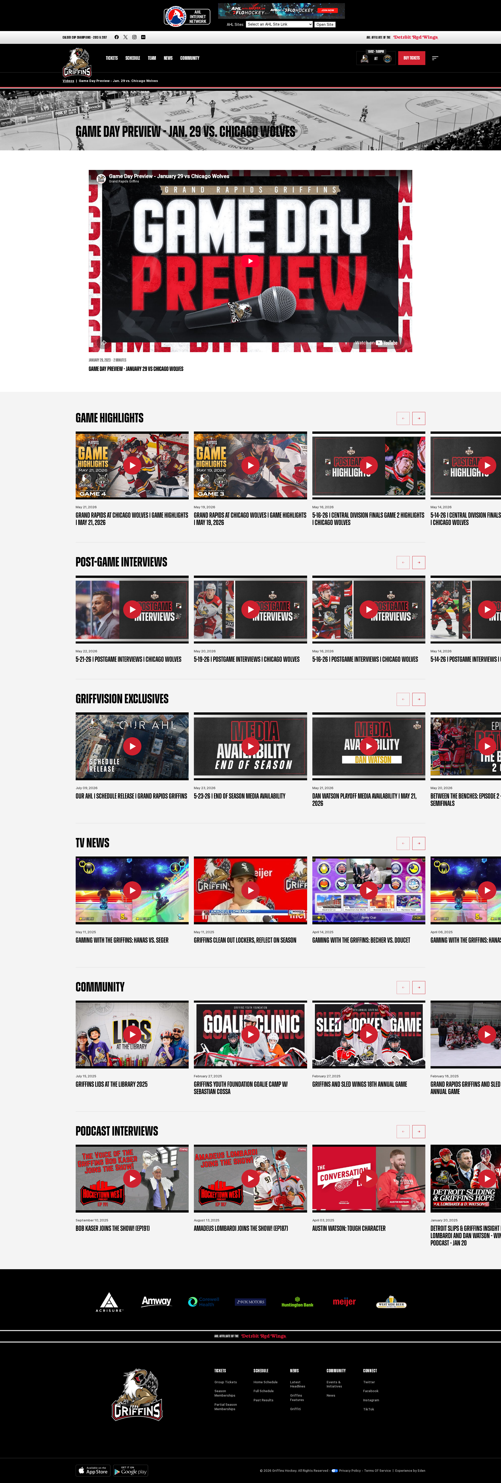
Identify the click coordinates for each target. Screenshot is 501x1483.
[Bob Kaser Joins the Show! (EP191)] (132, 1179)
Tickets (112, 58)
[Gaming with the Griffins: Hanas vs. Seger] (132, 890)
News (168, 58)
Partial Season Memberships (225, 1407)
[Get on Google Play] (130, 1470)
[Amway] (156, 1302)
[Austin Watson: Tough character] (368, 1179)
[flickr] (143, 37)
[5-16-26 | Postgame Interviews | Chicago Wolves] (368, 609)
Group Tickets (225, 1382)
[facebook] (117, 37)
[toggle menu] (435, 58)
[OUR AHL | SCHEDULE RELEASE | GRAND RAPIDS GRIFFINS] (132, 746)
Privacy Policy (350, 1471)
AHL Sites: (236, 24)
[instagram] (134, 37)
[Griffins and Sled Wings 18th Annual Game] (368, 1034)
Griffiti (295, 1409)
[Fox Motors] (250, 1302)
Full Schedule (264, 1391)
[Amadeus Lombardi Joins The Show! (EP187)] (250, 1179)
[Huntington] (297, 1302)
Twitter (369, 1382)
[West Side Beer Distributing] (391, 1302)
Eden (421, 1471)
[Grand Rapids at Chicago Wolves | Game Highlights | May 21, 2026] (132, 465)
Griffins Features (297, 1398)
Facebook (371, 1391)
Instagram (371, 1400)
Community (189, 58)
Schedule (133, 58)
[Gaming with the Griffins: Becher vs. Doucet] (368, 890)
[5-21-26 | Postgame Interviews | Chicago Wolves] (132, 609)
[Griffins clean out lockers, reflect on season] (250, 890)
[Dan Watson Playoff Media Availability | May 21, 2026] (368, 746)
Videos (68, 81)
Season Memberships (224, 1393)
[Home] (77, 63)
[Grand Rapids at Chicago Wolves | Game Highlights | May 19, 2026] (250, 465)
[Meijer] (344, 1302)
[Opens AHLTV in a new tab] (281, 10)
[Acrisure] (109, 1302)
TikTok (368, 1409)
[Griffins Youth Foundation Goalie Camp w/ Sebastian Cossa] (250, 1034)
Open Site (325, 24)
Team (152, 58)
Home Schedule (266, 1382)
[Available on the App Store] (93, 1470)
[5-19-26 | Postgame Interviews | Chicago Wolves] (250, 609)
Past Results (263, 1400)
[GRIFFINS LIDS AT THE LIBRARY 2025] (132, 1034)
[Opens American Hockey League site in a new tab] (187, 16)
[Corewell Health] (203, 1302)
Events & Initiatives (334, 1384)
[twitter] (125, 37)
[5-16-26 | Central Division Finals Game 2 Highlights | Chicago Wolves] (368, 465)
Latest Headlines (297, 1384)
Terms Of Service (377, 1471)
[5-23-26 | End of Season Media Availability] (250, 746)
